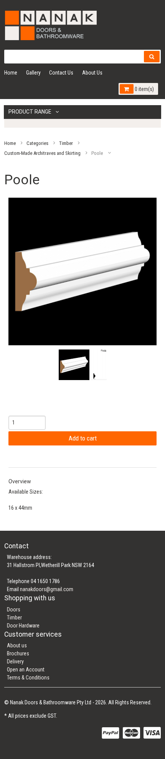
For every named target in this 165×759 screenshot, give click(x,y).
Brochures (18, 653)
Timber (66, 143)
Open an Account (26, 669)
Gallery (33, 73)
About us (17, 645)
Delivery (15, 661)
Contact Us (61, 73)
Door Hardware (23, 625)
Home (10, 73)
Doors (13, 609)
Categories (37, 143)
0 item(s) (144, 89)
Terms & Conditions (28, 677)
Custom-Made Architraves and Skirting (42, 153)
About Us (92, 73)
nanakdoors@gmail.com (46, 589)
